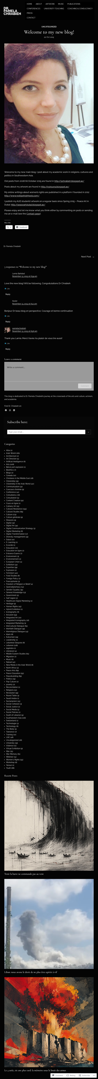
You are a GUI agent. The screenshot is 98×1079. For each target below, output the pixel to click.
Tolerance (10, 732)
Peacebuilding (12, 676)
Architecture (11, 456)
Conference (11, 492)
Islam (8, 634)
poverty (9, 684)
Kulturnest (10, 637)
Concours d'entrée (13, 489)
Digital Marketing (13, 531)
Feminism (10, 573)
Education (10, 548)
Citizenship (10, 481)
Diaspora (10, 520)
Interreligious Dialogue (15, 631)
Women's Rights (13, 760)
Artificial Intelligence (14, 462)
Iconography (11, 612)
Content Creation (13, 500)
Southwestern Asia (14, 718)
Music (8, 659)
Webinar (9, 757)
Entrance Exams (13, 553)
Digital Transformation (15, 534)
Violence (9, 746)
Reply (7, 294)
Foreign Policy (12, 578)
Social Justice (12, 707)
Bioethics (10, 470)
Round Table (11, 695)
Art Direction (11, 459)
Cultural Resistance (14, 509)
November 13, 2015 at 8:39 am (24, 276)
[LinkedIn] (14, 410)
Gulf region (10, 598)
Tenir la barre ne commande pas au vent (24, 874)
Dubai (8, 540)
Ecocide (9, 545)
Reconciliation (12, 687)
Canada (9, 475)
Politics (9, 679)
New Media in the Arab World (18, 665)
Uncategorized (49, 27)
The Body (10, 729)
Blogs (8, 473)
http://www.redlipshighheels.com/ (21, 195)
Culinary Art (11, 506)
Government (11, 595)
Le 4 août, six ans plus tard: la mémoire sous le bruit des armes (35, 1070)
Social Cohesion (12, 704)
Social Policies (12, 712)
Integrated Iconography (16, 620)
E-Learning (10, 542)
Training (9, 735)
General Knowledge (14, 592)
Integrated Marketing (15, 623)
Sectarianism (11, 701)
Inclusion (9, 615)
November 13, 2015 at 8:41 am (24, 304)
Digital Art (10, 526)
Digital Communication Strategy (19, 528)
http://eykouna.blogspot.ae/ (55, 186)
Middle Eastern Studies (16, 654)
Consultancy (11, 495)
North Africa (11, 668)
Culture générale (13, 517)
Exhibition (10, 565)
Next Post (86, 256)
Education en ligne (14, 551)
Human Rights (12, 606)
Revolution (10, 693)
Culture (9, 514)
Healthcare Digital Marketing (18, 601)
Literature (10, 651)
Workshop (10, 762)
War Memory (11, 754)
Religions (10, 690)
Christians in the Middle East (18, 478)
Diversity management (15, 537)
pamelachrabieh (19, 328)
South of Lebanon (13, 715)
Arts (7, 464)
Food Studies (11, 576)
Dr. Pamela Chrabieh (12, 11)
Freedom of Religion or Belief (18, 584)
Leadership (10, 640)
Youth (8, 768)
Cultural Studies (13, 512)
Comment (85, 386)
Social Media (11, 709)
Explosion (10, 570)
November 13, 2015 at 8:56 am (24, 331)
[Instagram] (9, 410)
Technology (11, 726)
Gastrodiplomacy (13, 587)
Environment (11, 556)
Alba (8, 450)
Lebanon (9, 645)
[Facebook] (5, 410)
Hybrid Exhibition (13, 609)
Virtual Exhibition (13, 748)
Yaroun (9, 765)
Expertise (10, 567)
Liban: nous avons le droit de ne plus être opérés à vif (30, 972)
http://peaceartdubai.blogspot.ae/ (28, 204)
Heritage (9, 604)
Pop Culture (11, 682)
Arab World (11, 453)
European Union (13, 562)
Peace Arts (10, 670)
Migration (10, 657)
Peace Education (13, 673)
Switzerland (11, 721)
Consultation (11, 498)
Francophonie (11, 581)
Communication (12, 487)
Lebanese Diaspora (14, 643)
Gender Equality (13, 590)
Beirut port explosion (14, 467)
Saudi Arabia (11, 698)
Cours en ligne (12, 503)
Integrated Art (12, 618)
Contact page (33, 213)
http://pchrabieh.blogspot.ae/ (69, 181)
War (8, 751)
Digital (8, 523)
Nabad (9, 662)
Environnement (12, 559)
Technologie (11, 723)
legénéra (10, 648)
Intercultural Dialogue (15, 626)
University (10, 743)
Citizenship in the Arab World (18, 484)
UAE (8, 737)
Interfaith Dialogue (13, 629)
